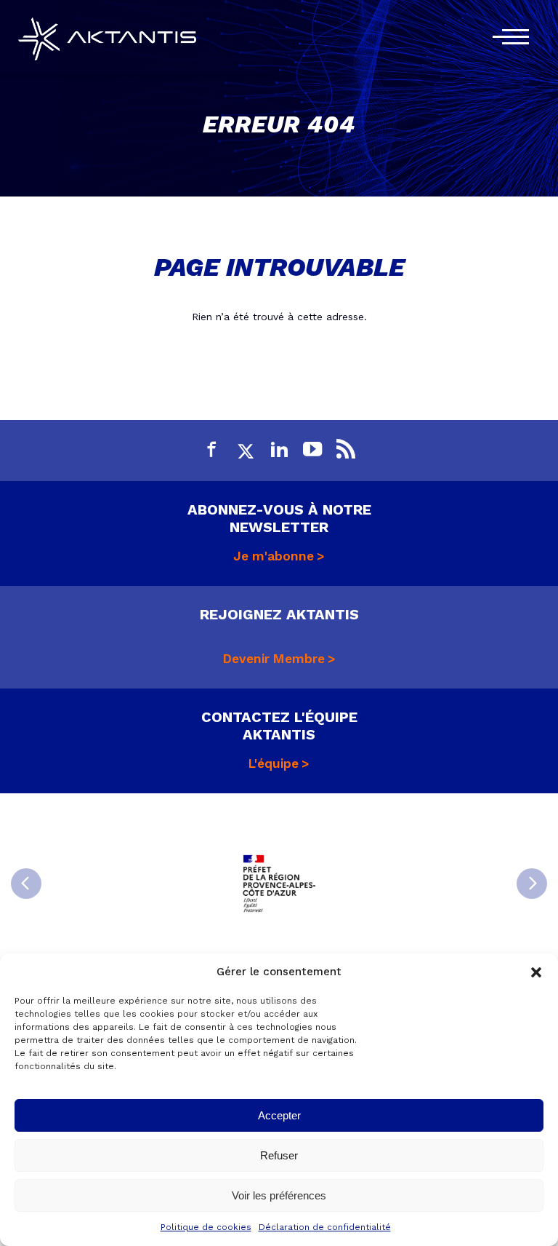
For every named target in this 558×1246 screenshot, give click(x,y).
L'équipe (273, 763)
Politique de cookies (206, 1227)
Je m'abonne (273, 556)
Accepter (279, 1115)
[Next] (532, 883)
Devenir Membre (274, 658)
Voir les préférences (279, 1195)
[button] (536, 972)
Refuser (279, 1155)
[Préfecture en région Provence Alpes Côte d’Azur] (279, 883)
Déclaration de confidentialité (325, 1227)
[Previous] (26, 883)
